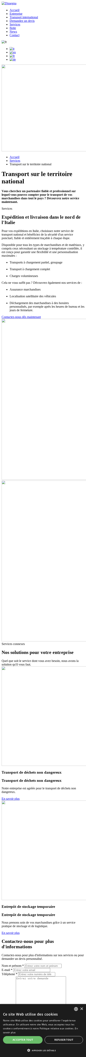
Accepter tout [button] (23, 1039)
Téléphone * (9, 974)
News (13, 31)
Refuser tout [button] (63, 1039)
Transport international (24, 17)
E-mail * (7, 970)
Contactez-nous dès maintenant (21, 317)
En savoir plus (11, 798)
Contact (14, 35)
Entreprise (16, 13)
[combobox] (76, 1009)
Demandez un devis (22, 21)
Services (15, 24)
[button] (43, 1050)
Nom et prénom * (13, 965)
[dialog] (43, 1030)
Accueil (14, 10)
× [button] (81, 1008)
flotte (13, 28)
